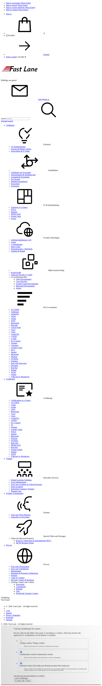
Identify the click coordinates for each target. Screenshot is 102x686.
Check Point (16, 327)
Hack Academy (17, 487)
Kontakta (9, 617)
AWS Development (23, 279)
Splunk (14, 370)
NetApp (14, 357)
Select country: (12, 57)
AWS (13, 321)
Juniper (14, 352)
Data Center (15, 247)
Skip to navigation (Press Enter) (18, 3)
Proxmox (14, 366)
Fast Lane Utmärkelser (20, 569)
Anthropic (15, 312)
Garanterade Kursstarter (20, 177)
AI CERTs (15, 310)
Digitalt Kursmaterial (19, 181)
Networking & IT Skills (20, 151)
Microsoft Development (25, 286)
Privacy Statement (13, 615)
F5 (12, 425)
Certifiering (10, 379)
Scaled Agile (16, 216)
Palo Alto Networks (18, 363)
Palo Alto (14, 443)
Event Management (18, 482)
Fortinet (14, 343)
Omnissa (14, 361)
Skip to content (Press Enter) (17, 10)
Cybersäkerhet (16, 244)
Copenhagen (21, 587)
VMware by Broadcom (20, 377)
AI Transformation (18, 147)
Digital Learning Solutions (21, 480)
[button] (22, 57)
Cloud (13, 242)
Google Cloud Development (27, 284)
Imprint (9, 613)
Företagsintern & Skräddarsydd (23, 175)
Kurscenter (15, 184)
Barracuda (15, 323)
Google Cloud (16, 348)
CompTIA (15, 334)
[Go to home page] (19, 78)
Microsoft (15, 354)
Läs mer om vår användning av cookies (29, 676)
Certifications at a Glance (21, 400)
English (46, 54)
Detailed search (7, 121)
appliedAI (15, 314)
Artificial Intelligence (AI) (21, 240)
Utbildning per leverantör (21, 173)
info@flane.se (43, 99)
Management (16, 571)
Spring (18, 288)
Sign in (9, 14)
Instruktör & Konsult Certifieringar (24, 573)
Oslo (18, 591)
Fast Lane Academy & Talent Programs (26, 484)
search (3, 119)
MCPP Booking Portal (25, 543)
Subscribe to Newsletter (20, 517)
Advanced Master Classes (21, 149)
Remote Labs (16, 491)
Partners (14, 575)
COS (8, 611)
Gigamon (14, 345)
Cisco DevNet (21, 281)
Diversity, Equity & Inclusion (22, 580)
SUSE (13, 372)
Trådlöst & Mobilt (18, 251)
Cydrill (13, 339)
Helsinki (19, 589)
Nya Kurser (15, 179)
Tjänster (9, 459)
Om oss (9, 545)
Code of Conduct (18, 578)
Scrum (13, 219)
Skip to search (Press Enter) (17, 5)
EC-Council (15, 341)
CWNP (14, 336)
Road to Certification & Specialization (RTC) (33, 541)
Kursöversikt (16, 272)
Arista (13, 316)
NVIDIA (14, 359)
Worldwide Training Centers (27, 593)
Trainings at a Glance (19, 207)
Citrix (13, 332)
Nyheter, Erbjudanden (14, 493)
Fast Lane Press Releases (21, 515)
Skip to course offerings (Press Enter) (20, 7)
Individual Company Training (22, 489)
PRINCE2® (16, 214)
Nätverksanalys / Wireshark (21, 249)
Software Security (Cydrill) (21, 275)
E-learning (15, 186)
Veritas (13, 374)
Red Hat (14, 368)
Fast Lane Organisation (20, 566)
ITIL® (13, 210)
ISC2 (13, 350)
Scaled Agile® (16, 450)
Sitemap (9, 620)
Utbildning (10, 125)
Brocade (14, 325)
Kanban (14, 212)
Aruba (13, 319)
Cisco (13, 330)
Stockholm (20, 584)
